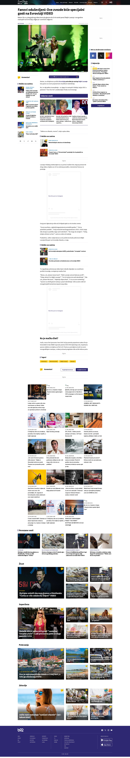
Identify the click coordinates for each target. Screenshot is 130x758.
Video (55, 736)
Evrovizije (62, 81)
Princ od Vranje (63, 2)
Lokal (43, 742)
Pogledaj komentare (67, 369)
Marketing (67, 736)
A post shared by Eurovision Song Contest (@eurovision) (63, 217)
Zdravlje (32, 736)
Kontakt (66, 748)
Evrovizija (44, 361)
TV (54, 738)
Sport (19, 738)
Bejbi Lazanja (64, 361)
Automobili (45, 740)
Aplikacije (66, 744)
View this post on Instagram (55, 196)
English (56, 740)
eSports (44, 736)
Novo (57, 2)
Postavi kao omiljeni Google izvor (59, 77)
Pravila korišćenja (69, 740)
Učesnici (71, 2)
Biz (18, 740)
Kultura (32, 740)
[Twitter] (101, 55)
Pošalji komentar (81, 369)
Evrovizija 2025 (53, 150)
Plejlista (96, 2)
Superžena (32, 742)
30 (22, 132)
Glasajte (90, 2)
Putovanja (32, 738)
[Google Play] (106, 740)
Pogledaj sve (101, 105)
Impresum (66, 738)
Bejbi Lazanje (82, 81)
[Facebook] (93, 55)
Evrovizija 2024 (83, 2)
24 (22, 112)
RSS (65, 746)
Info (19, 736)
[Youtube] (111, 730)
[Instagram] (109, 55)
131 (22, 87)
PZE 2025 (76, 2)
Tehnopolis (45, 738)
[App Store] (106, 745)
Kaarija (72, 361)
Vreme (55, 742)
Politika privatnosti (69, 742)
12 (86, 666)
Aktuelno (21, 23)
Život (19, 742)
